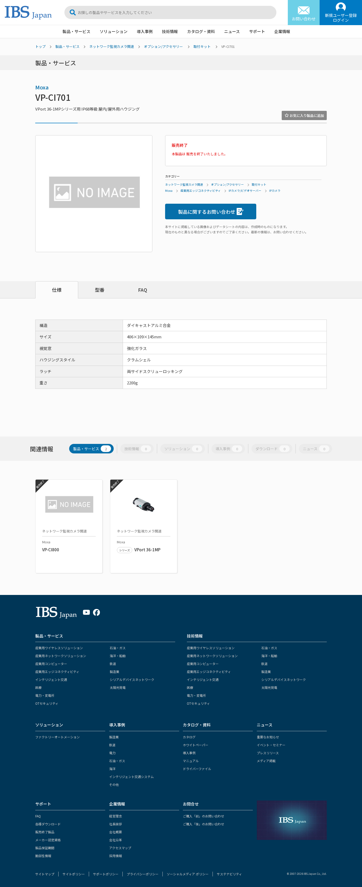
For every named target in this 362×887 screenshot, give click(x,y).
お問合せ (191, 804)
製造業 (114, 671)
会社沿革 (115, 840)
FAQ (142, 289)
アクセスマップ (120, 847)
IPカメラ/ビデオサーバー (245, 190)
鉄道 (113, 663)
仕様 (56, 289)
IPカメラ (274, 190)
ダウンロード (270, 448)
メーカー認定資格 (48, 840)
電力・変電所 (44, 695)
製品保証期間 (44, 847)
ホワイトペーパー (195, 745)
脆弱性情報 (43, 855)
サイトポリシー (74, 874)
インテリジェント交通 (51, 679)
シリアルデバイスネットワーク (132, 679)
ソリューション (113, 31)
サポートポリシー (105, 874)
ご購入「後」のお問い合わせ (203, 824)
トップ (40, 46)
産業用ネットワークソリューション (60, 655)
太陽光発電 (118, 687)
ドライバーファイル (197, 768)
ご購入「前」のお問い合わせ (203, 816)
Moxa (42, 87)
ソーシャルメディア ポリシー (188, 874)
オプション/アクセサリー (163, 46)
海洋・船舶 (118, 655)
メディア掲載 (266, 760)
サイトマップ (44, 874)
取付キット (202, 46)
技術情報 (170, 31)
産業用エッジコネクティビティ (200, 190)
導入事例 (145, 31)
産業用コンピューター (51, 663)
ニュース (232, 31)
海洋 (112, 768)
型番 (99, 289)
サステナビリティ (229, 874)
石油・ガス (118, 647)
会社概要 (115, 832)
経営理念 (115, 816)
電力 (112, 752)
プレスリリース (268, 752)
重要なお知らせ (268, 737)
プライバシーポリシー (142, 874)
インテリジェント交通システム (131, 776)
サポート (257, 31)
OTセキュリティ (46, 703)
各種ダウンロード (48, 824)
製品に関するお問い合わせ (206, 211)
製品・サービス (76, 31)
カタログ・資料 (201, 31)
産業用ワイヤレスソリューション (59, 647)
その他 (114, 784)
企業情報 (282, 31)
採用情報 (115, 855)
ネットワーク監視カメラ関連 (111, 46)
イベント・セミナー (271, 745)
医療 (38, 687)
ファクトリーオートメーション (57, 737)
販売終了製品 (44, 832)
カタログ (189, 737)
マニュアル (191, 760)
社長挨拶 (115, 824)
